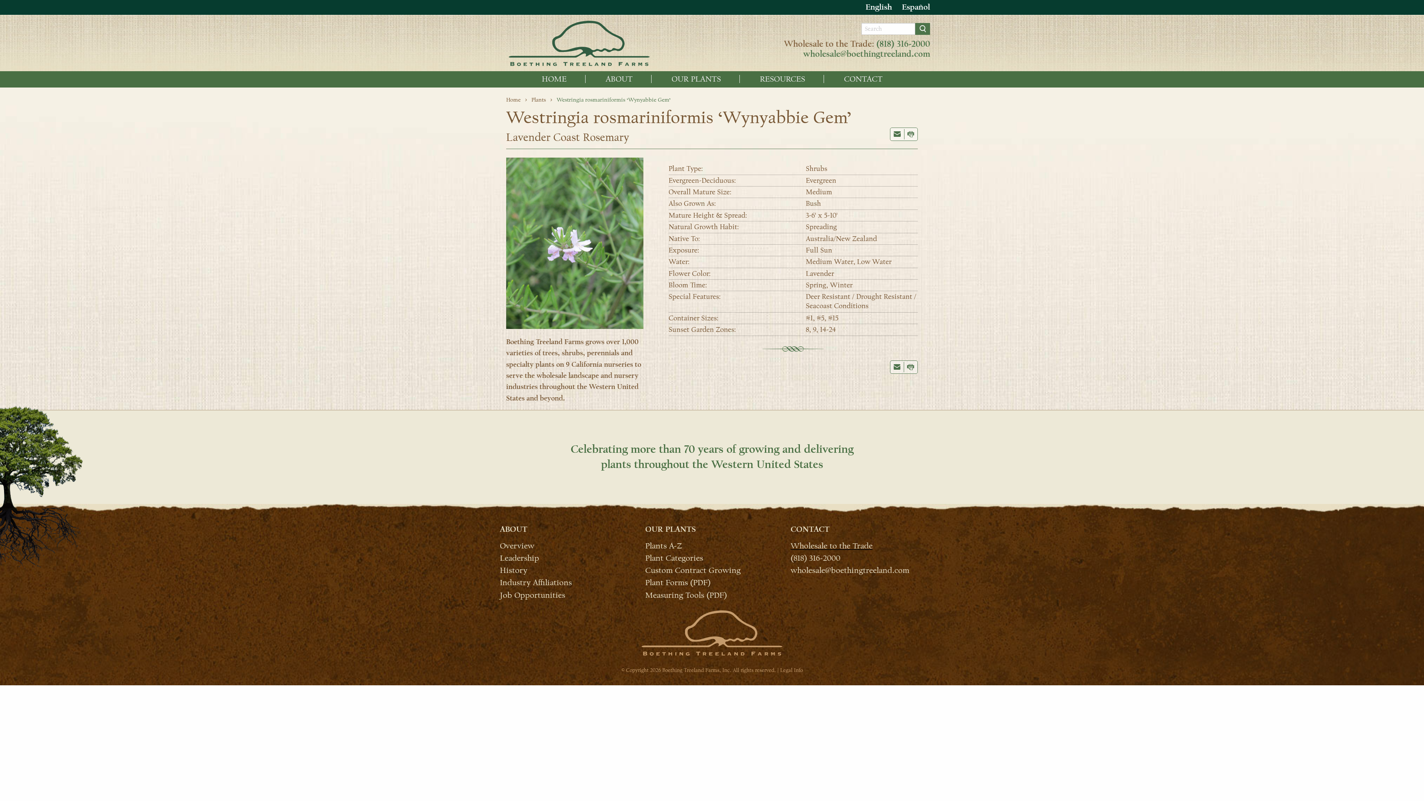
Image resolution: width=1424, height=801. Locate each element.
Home (554, 79)
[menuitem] (554, 79)
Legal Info (791, 670)
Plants (538, 99)
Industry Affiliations (536, 582)
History (513, 570)
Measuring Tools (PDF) (686, 594)
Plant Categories (674, 557)
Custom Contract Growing (693, 570)
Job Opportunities (532, 594)
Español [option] (916, 7)
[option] (916, 7)
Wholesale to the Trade (832, 545)
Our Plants (696, 79)
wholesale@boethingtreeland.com (866, 54)
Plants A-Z (663, 545)
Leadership (519, 557)
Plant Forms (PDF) (678, 582)
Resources (782, 79)
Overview (517, 545)
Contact (863, 79)
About (619, 79)
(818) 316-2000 (903, 44)
